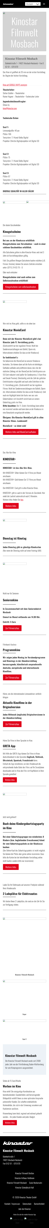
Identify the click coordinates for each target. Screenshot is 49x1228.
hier (22, 499)
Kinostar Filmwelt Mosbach (17, 1182)
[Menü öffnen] (44, 4)
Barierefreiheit (39, 1203)
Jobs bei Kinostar (24, 1208)
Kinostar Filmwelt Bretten (24, 1173)
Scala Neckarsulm (35, 1182)
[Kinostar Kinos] (8, 4)
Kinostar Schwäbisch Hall (24, 1187)
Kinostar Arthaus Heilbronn (24, 1178)
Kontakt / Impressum (12, 1203)
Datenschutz (27, 1203)
